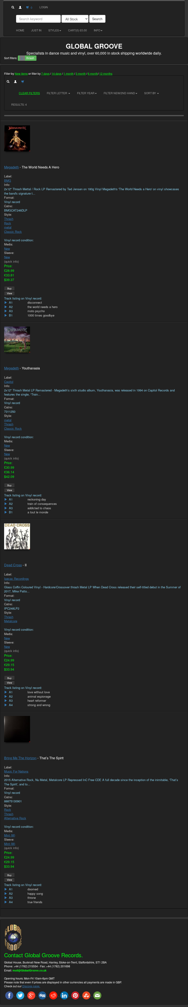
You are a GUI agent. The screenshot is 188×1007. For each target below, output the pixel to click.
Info (97, 30)
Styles (53, 30)
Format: (9, 197)
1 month (69, 73)
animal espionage (39, 696)
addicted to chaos (39, 508)
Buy (9, 288)
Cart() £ (77, 30)
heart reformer (37, 701)
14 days (56, 73)
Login (43, 7)
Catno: (8, 206)
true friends (35, 902)
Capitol (8, 382)
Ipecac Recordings (16, 578)
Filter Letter (57, 93)
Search (97, 19)
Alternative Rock (15, 818)
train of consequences (42, 504)
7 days (45, 73)
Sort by (150, 93)
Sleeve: (9, 253)
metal (7, 227)
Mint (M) (9, 835)
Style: (8, 214)
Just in (36, 30)
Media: (8, 244)
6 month (93, 73)
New (7, 248)
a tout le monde (38, 512)
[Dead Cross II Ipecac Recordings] (94, 536)
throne (32, 898)
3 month (81, 73)
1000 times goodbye (41, 315)
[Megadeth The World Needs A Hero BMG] (94, 138)
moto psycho (36, 311)
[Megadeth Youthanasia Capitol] (94, 339)
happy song (35, 893)
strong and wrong (39, 705)
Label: (8, 176)
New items (21, 73)
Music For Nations (16, 771)
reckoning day (37, 499)
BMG (7, 180)
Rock (7, 223)
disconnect (35, 302)
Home (20, 30)
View (9, 293)
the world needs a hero (43, 307)
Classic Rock (13, 231)
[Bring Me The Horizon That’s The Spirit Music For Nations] (94, 729)
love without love (39, 692)
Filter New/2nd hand (119, 93)
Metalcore (10, 621)
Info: (7, 185)
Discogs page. (31, 986)
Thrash (8, 219)
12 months (105, 73)
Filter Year (85, 93)
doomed (33, 889)
